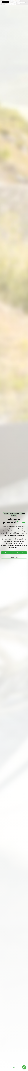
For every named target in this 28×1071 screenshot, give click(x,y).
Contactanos (14, 557)
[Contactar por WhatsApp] (24, 1067)
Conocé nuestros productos (13, 553)
